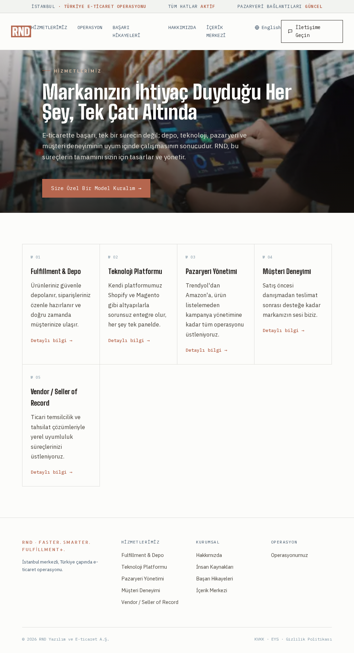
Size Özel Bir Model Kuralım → (96, 188)
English (271, 27)
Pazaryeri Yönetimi (142, 578)
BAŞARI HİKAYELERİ (126, 31)
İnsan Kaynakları (214, 567)
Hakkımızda (209, 555)
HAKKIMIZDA (182, 27)
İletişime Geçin (308, 31)
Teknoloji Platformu (144, 567)
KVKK (259, 639)
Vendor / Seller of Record (149, 602)
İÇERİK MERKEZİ (216, 31)
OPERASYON (89, 27)
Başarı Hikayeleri (214, 578)
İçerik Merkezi (211, 590)
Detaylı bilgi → (51, 340)
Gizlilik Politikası (309, 639)
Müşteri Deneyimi (140, 590)
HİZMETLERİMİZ (49, 27)
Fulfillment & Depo (142, 555)
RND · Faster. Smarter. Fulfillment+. (56, 545)
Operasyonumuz (289, 555)
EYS (275, 639)
